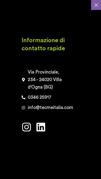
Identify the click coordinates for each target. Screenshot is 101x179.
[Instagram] (27, 127)
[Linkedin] (41, 127)
